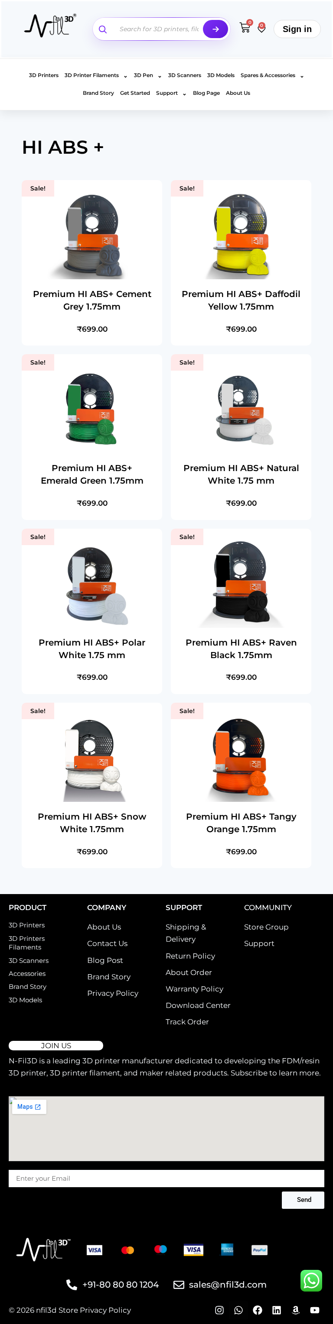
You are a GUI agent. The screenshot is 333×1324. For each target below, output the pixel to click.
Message (22, 1165)
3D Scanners (184, 75)
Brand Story (98, 93)
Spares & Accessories (272, 75)
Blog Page (206, 93)
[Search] (215, 29)
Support (171, 93)
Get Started (135, 93)
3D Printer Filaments (96, 75)
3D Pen (148, 75)
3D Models (221, 75)
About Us (238, 93)
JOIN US (56, 1045)
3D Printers (44, 75)
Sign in (297, 29)
